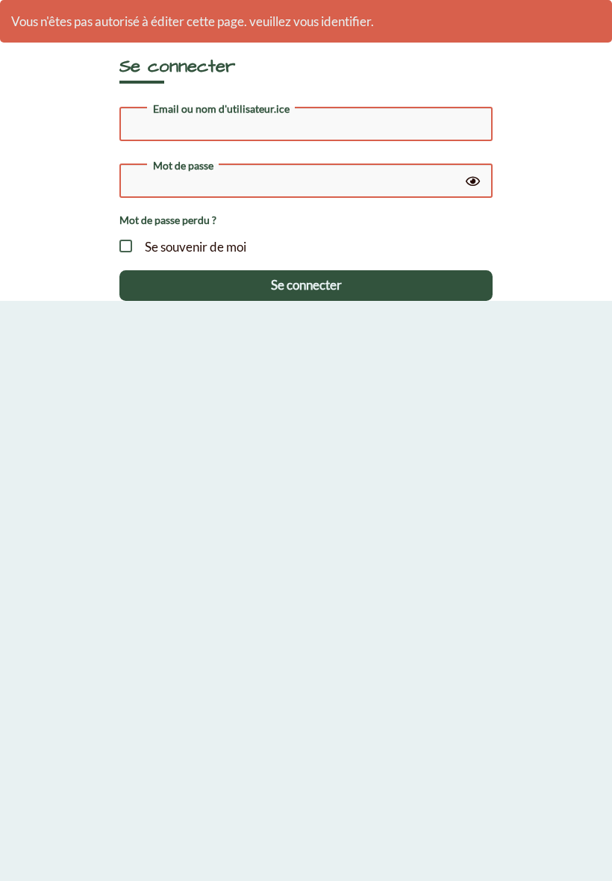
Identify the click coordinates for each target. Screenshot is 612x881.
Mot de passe (183, 166)
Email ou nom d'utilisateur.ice (221, 109)
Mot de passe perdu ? (167, 220)
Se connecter (306, 285)
